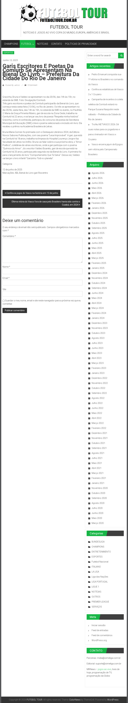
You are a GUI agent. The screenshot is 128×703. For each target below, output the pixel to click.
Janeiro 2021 (98, 483)
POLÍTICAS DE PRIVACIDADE (81, 43)
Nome (6, 267)
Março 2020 (98, 523)
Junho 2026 (97, 183)
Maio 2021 (97, 463)
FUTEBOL (26, 43)
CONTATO (56, 43)
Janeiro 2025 (98, 268)
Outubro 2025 (98, 223)
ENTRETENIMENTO (101, 551)
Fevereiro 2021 (99, 478)
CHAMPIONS (11, 43)
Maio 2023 (97, 353)
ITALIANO (96, 566)
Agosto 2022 (98, 398)
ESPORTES (8, 53)
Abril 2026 (96, 193)
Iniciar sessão (99, 625)
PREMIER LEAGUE (100, 601)
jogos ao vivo (104, 669)
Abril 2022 (96, 418)
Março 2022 (98, 423)
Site (4, 289)
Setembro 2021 (99, 448)
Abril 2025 (96, 253)
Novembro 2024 (100, 278)
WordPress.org (99, 640)
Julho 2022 (97, 403)
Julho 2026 (97, 178)
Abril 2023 (96, 358)
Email (6, 278)
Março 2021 (98, 473)
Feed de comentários (102, 635)
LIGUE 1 (95, 586)
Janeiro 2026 (98, 208)
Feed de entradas (100, 630)
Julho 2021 (97, 458)
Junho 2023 (97, 348)
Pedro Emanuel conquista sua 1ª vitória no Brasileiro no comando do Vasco (105, 79)
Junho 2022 (97, 408)
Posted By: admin (12, 85)
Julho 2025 (97, 238)
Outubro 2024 (98, 283)
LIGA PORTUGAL (100, 581)
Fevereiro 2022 (99, 428)
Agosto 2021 (98, 453)
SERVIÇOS (97, 606)
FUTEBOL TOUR (66, 27)
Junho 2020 (97, 513)
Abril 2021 (96, 468)
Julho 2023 (97, 343)
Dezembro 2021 (99, 433)
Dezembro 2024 (99, 273)
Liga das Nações (100, 576)
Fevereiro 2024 (99, 313)
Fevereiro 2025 (99, 263)
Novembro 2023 (100, 328)
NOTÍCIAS (42, 43)
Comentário (9, 236)
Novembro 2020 (100, 488)
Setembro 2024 (99, 288)
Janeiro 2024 (98, 318)
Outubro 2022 (98, 388)
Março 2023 (98, 363)
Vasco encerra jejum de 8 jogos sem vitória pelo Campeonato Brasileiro (105, 149)
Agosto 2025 (98, 233)
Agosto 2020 (98, 503)
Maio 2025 (97, 248)
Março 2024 (98, 308)
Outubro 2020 (98, 493)
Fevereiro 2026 (99, 203)
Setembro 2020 (99, 498)
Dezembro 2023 (99, 323)
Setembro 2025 (99, 228)
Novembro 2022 (100, 383)
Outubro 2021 (98, 443)
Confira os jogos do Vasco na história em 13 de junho (32, 193)
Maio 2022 (97, 413)
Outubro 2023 (98, 333)
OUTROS (96, 596)
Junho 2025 (97, 243)
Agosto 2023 (98, 338)
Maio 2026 (97, 188)
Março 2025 (98, 258)
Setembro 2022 (99, 393)
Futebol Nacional (100, 561)
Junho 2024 (97, 293)
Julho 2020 (97, 508)
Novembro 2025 (100, 218)
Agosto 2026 (98, 173)
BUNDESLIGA (98, 541)
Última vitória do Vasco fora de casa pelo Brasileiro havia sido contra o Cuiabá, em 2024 (46, 203)
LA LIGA (95, 571)
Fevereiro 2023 (99, 368)
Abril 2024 (96, 303)
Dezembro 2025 (99, 213)
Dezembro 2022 (99, 378)
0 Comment (32, 85)
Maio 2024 (97, 298)
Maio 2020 (97, 518)
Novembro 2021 (100, 438)
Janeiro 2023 (98, 373)
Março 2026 (98, 198)
